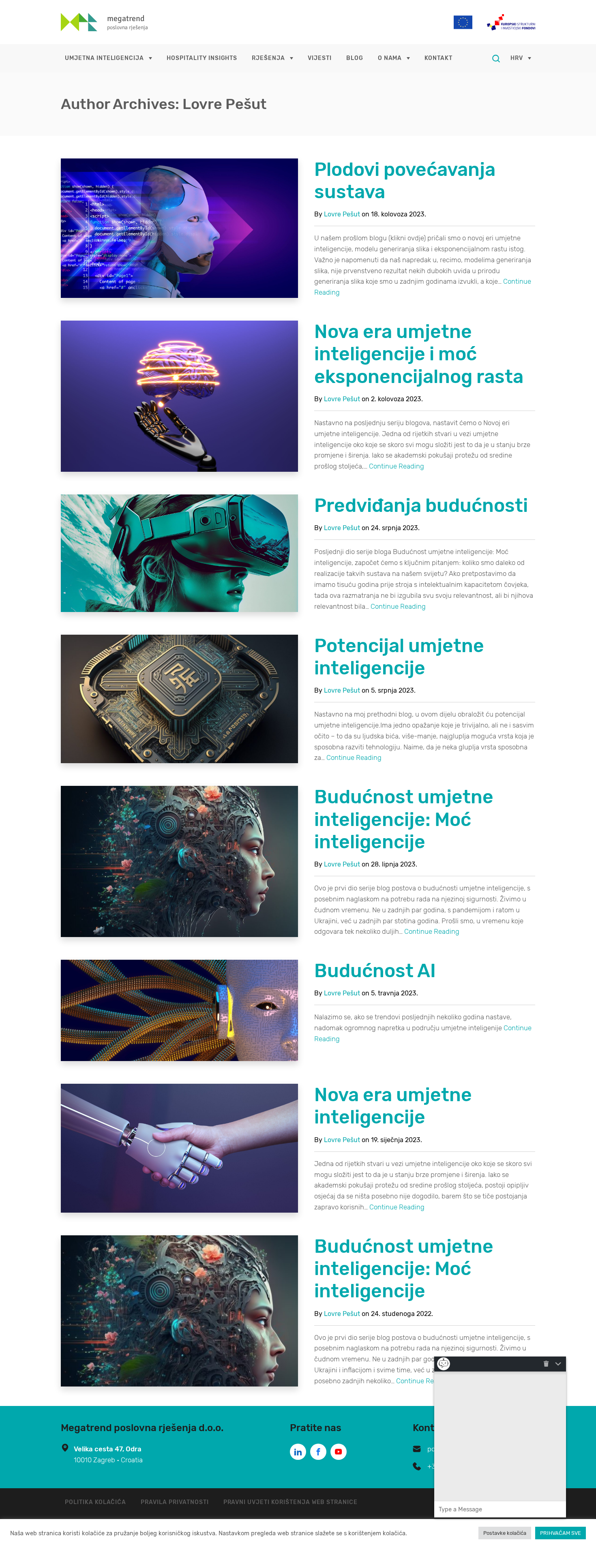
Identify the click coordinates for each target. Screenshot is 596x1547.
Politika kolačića (95, 1502)
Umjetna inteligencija (104, 58)
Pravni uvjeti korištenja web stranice (290, 1502)
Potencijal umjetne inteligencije (399, 657)
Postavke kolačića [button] (504, 1533)
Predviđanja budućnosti (421, 505)
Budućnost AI (375, 971)
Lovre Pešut (342, 214)
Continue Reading (396, 466)
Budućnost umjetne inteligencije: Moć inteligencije (403, 819)
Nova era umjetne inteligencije (393, 1106)
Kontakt (438, 58)
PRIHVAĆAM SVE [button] (560, 1533)
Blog (354, 58)
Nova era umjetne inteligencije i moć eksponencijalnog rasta (418, 354)
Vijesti (320, 58)
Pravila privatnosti (174, 1502)
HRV (516, 58)
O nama (390, 58)
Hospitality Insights (202, 58)
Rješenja (268, 58)
